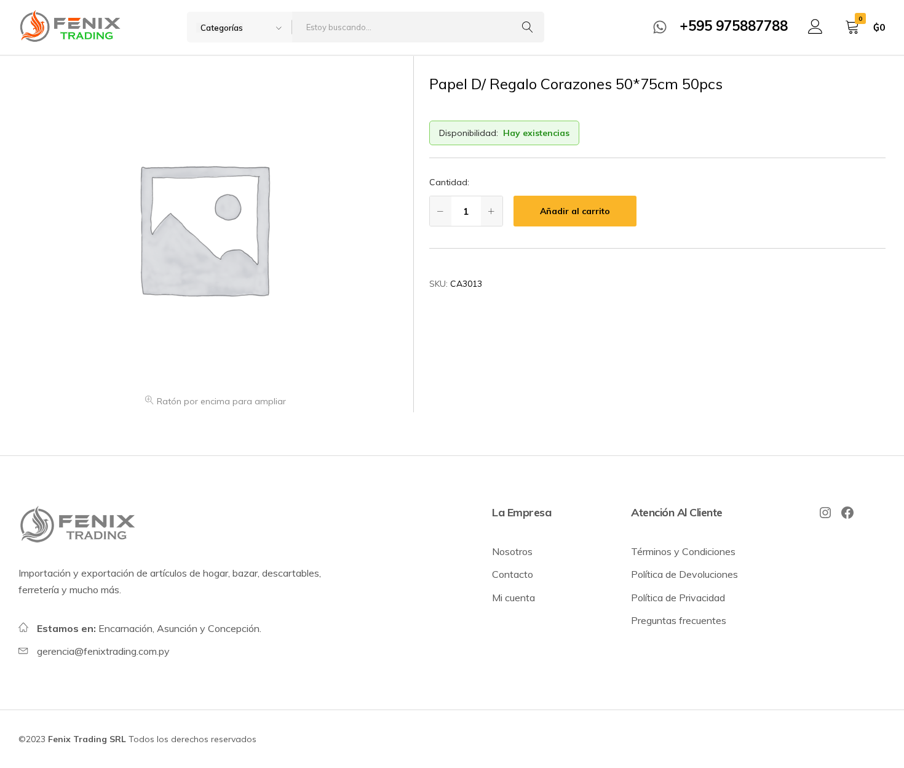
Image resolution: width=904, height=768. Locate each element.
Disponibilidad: (468, 132)
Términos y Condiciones (683, 551)
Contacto (512, 574)
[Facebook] (847, 512)
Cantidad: (449, 182)
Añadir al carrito (575, 211)
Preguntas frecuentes (678, 620)
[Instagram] (825, 512)
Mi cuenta (513, 597)
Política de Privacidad (678, 597)
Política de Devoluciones (684, 574)
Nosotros (512, 551)
